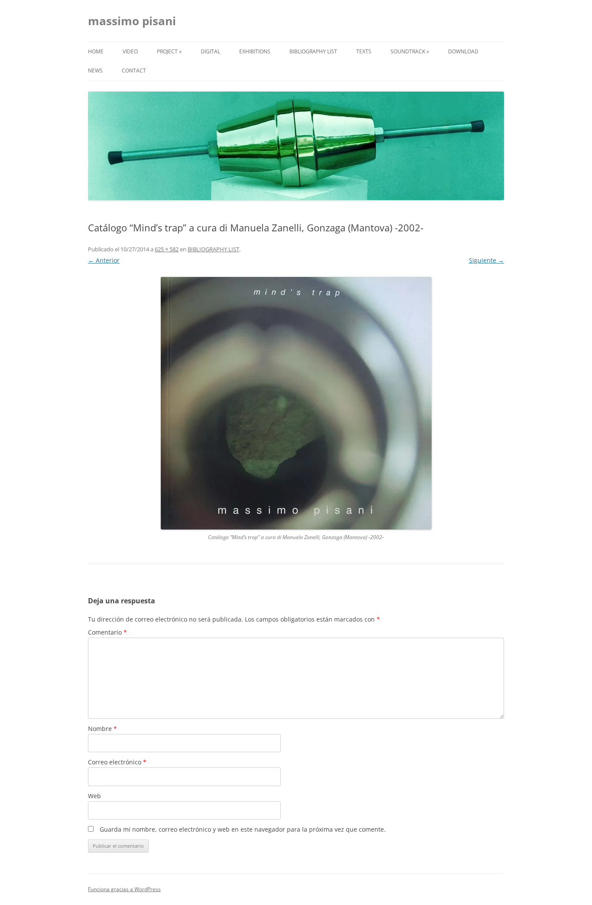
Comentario (107, 632)
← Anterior (104, 260)
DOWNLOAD (463, 51)
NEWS (95, 70)
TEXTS (363, 51)
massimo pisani (132, 21)
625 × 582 (167, 249)
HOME (96, 51)
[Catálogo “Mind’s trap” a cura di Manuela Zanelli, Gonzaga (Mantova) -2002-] (296, 403)
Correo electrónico (117, 762)
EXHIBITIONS (254, 51)
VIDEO (130, 51)
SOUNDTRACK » (409, 51)
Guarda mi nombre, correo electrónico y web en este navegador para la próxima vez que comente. (243, 829)
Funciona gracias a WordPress (124, 889)
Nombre (102, 728)
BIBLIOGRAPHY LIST (313, 51)
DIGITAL (210, 51)
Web (94, 796)
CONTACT (134, 70)
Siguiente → (486, 260)
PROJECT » (169, 51)
